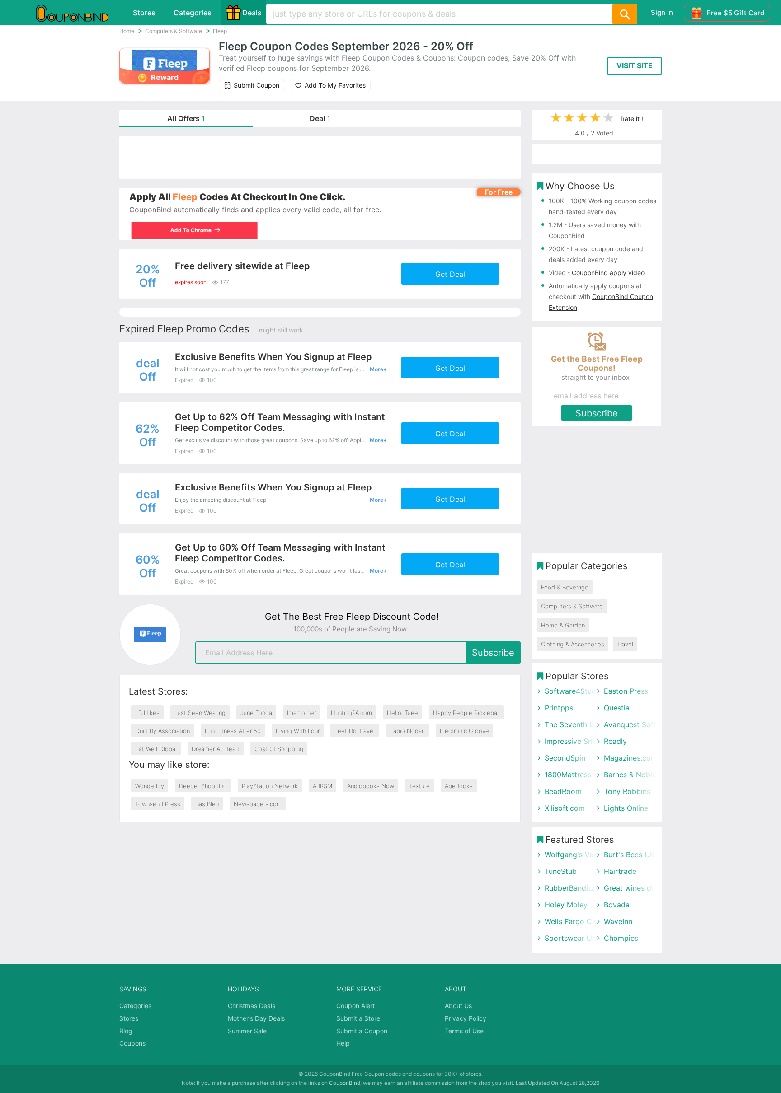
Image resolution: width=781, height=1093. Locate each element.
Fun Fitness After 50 (233, 730)
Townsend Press (157, 804)
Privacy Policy (465, 1018)
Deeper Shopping (203, 785)
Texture (419, 785)
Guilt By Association (162, 730)
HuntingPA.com (351, 712)
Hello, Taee (402, 712)
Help (343, 1043)
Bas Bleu (207, 804)
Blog (125, 1031)
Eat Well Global (156, 748)
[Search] (624, 14)
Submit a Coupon (361, 1031)
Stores (144, 12)
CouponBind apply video (608, 272)
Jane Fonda (256, 712)
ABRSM (322, 785)
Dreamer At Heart (216, 748)
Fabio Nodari (407, 730)
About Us (458, 1005)
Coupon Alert (355, 1005)
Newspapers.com (258, 804)
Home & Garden (563, 625)
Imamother (301, 712)
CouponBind (344, 1082)
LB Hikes (147, 712)
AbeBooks (459, 785)
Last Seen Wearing (200, 712)
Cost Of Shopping (278, 748)
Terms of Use (464, 1031)
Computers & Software (572, 606)
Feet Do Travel (354, 730)
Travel (625, 644)
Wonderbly (149, 785)
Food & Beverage (564, 587)
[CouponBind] (78, 12)
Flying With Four (298, 730)
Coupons (132, 1043)
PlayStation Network (270, 785)
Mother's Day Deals (256, 1018)
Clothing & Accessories (572, 644)
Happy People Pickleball (466, 712)
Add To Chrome (188, 230)
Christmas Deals (251, 1005)
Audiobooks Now (370, 785)
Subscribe (493, 652)
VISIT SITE (634, 65)
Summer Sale (247, 1031)
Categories (193, 12)
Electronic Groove (464, 730)
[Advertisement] (320, 157)
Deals (252, 12)
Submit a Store (358, 1018)
